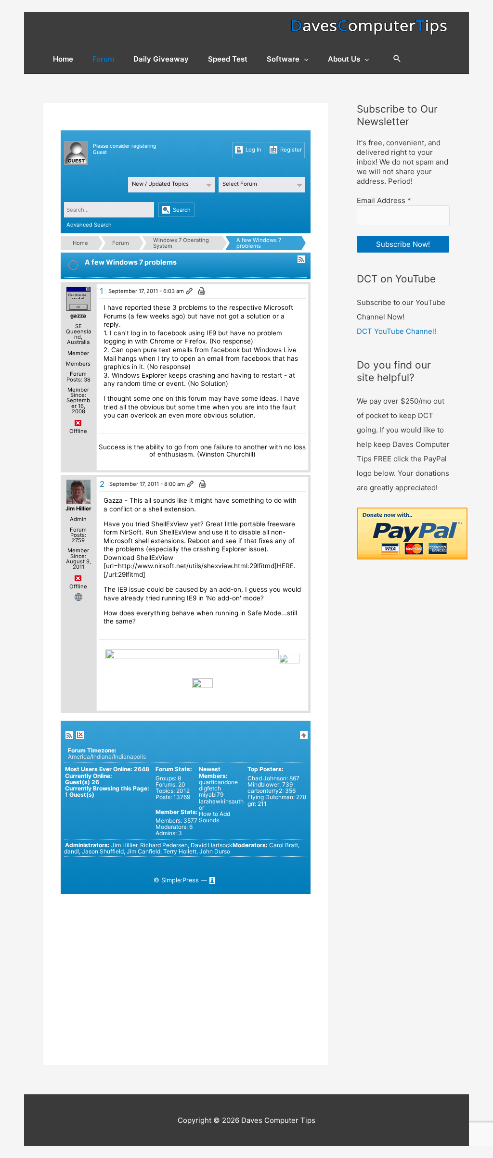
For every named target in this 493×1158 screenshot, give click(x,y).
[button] (397, 59)
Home (80, 243)
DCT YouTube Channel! (396, 331)
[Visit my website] (78, 596)
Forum (120, 243)
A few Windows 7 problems (258, 243)
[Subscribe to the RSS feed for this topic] (301, 259)
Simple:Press (180, 880)
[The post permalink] (190, 291)
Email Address (384, 200)
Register (290, 149)
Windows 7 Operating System (181, 243)
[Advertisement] (186, 961)
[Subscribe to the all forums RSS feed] (69, 735)
